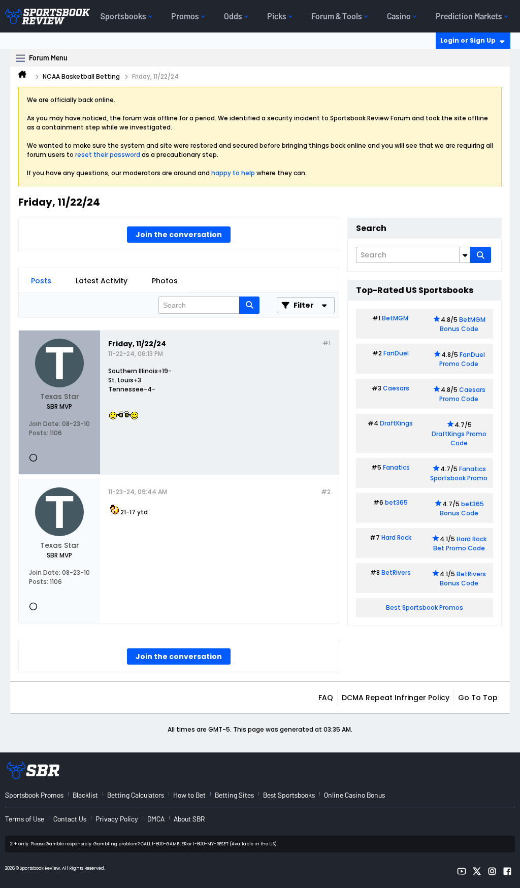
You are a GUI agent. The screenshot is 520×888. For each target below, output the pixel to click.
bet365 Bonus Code (462, 508)
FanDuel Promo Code (462, 359)
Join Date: (44, 423)
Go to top (478, 698)
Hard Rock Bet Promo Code (459, 543)
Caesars (396, 388)
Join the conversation (179, 234)
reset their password (107, 154)
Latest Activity (101, 281)
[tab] (41, 280)
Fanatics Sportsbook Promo (459, 473)
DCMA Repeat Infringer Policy (395, 698)
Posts (41, 281)
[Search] (480, 255)
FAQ (325, 698)
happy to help (233, 173)
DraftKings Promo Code (459, 438)
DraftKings (396, 423)
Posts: (38, 433)
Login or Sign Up (468, 40)
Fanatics (396, 467)
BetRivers (396, 572)
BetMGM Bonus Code (462, 324)
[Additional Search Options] (464, 255)
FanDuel (396, 353)
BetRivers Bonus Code (463, 578)
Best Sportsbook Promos (424, 607)
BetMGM (395, 318)
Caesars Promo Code (462, 394)
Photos (165, 281)
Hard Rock (396, 537)
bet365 (396, 502)
